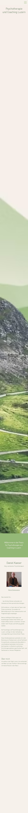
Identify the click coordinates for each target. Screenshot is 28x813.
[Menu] (25, 2)
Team (20, 607)
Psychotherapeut (17, 630)
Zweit (12, 607)
